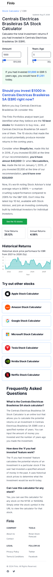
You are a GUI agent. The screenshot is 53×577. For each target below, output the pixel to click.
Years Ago (38, 48)
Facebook (33, 556)
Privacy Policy (13, 552)
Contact (10, 539)
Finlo (16, 566)
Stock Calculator (10, 11)
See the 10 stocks (15, 221)
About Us (11, 534)
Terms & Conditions (15, 556)
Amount (7, 48)
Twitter (32, 552)
